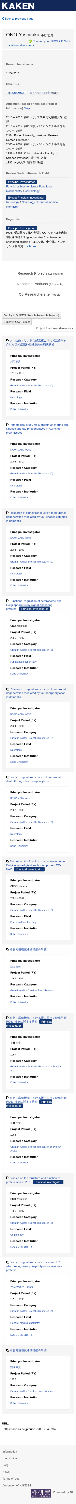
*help (67, 41)
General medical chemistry (25, 1323)
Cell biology (32, 190)
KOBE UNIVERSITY (21, 1246)
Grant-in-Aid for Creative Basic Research (32, 990)
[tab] (40, 273)
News (6, 1471)
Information (9, 1451)
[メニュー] (71, 5)
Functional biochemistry (21, 186)
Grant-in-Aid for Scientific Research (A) (31, 1311)
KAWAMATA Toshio (20, 449)
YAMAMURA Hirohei (21, 1287)
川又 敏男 (15, 361)
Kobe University (19, 409)
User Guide (9, 1458)
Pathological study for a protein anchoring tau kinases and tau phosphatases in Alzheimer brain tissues (37, 428)
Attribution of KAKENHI (17, 1485)
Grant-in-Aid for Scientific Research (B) (31, 649)
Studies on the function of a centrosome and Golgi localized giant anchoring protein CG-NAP (36, 865)
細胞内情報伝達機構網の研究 (28, 949)
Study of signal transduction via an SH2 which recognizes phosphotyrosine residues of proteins (35, 1266)
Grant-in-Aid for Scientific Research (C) (31, 385)
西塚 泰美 (15, 966)
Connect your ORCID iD (48, 41)
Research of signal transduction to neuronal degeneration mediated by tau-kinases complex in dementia (36, 516)
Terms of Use (10, 1478)
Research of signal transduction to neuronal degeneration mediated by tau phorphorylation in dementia (36, 693)
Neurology (12, 202)
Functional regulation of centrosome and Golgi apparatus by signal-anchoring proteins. (34, 604)
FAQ (5, 1465)
